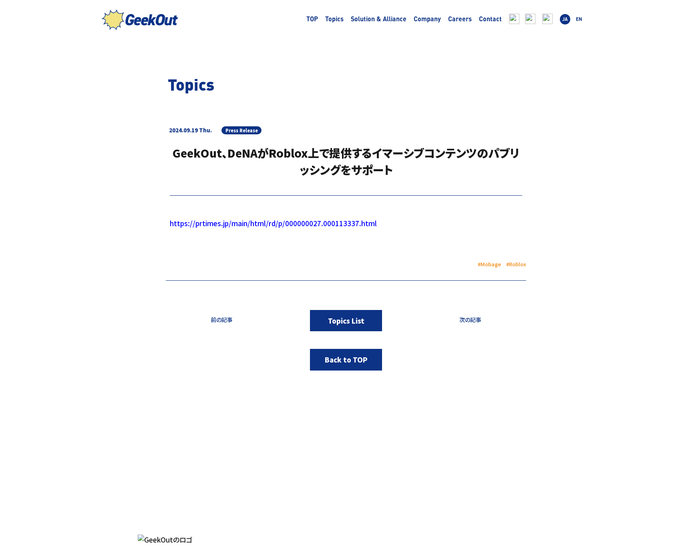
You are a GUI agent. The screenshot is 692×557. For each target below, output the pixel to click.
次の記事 (470, 320)
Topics (334, 19)
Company (427, 19)
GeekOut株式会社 (140, 21)
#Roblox (516, 264)
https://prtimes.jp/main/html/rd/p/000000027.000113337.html (273, 223)
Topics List (346, 321)
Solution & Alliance (378, 19)
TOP (312, 19)
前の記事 (222, 320)
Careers (460, 19)
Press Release (241, 130)
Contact (490, 19)
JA (565, 19)
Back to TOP (346, 359)
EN (579, 19)
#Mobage (489, 264)
